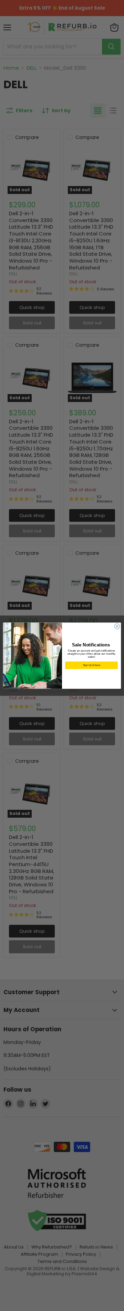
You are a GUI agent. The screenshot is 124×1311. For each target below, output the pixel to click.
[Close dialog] (117, 626)
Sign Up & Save (91, 665)
